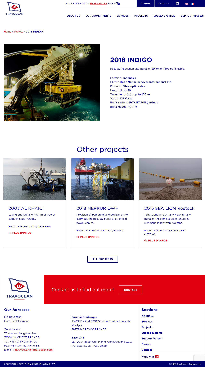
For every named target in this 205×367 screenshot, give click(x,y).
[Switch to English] (186, 3)
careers (146, 3)
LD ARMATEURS (98, 3)
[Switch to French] (192, 3)
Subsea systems (164, 16)
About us (73, 16)
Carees (146, 344)
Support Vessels (192, 16)
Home (7, 31)
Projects (141, 16)
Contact (163, 3)
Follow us (148, 356)
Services (123, 16)
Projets (18, 31)
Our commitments (98, 16)
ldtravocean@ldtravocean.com (33, 349)
